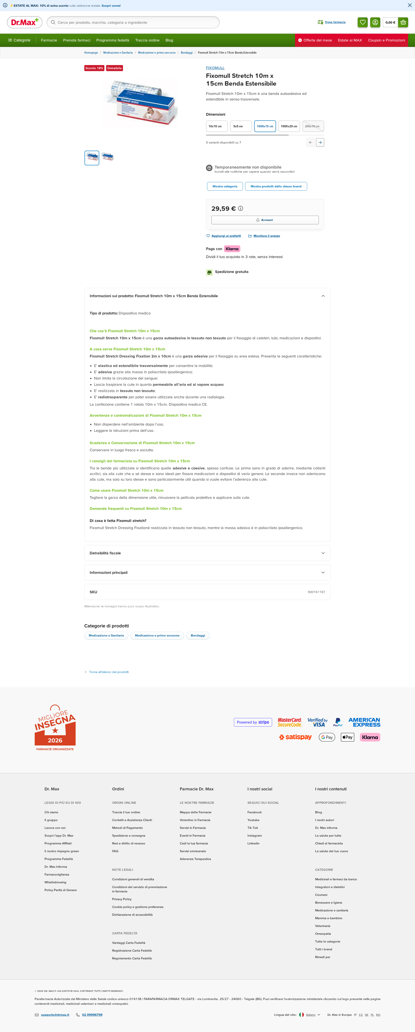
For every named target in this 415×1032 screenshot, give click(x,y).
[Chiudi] (409, 5)
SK (367, 1014)
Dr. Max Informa (56, 866)
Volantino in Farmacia (195, 820)
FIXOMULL (215, 67)
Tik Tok (252, 827)
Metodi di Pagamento (127, 827)
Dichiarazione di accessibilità (132, 914)
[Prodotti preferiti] (363, 22)
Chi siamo (51, 812)
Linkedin (253, 843)
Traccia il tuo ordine (126, 812)
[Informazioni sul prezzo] (240, 208)
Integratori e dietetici (330, 887)
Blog (169, 40)
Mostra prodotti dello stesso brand (276, 186)
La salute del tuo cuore (331, 851)
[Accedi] (375, 22)
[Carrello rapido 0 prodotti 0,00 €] (403, 22)
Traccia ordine (147, 40)
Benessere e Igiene (328, 902)
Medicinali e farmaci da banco (336, 879)
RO (378, 1014)
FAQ (115, 851)
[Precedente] (310, 142)
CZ (361, 1014)
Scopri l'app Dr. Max (59, 835)
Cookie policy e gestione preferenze (137, 907)
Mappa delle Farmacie (195, 812)
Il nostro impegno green (62, 851)
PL (372, 1014)
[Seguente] (320, 142)
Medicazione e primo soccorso (157, 635)
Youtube (253, 820)
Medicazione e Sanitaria (106, 635)
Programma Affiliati (58, 843)
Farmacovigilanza (57, 874)
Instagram (254, 835)
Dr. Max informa (326, 827)
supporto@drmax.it (55, 1014)
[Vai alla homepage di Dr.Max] (24, 22)
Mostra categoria (225, 186)
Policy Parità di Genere (61, 890)
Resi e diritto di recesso (128, 843)
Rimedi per (322, 957)
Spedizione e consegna (128, 835)
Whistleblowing (55, 882)
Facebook (254, 812)
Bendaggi (198, 635)
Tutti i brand (323, 949)
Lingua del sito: (285, 1014)
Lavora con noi (55, 827)
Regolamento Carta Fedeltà (132, 958)
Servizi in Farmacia (193, 827)
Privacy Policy (121, 899)
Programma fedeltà (112, 40)
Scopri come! (111, 5)
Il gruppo (51, 820)
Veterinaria (322, 926)
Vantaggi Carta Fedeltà (128, 942)
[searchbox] (133, 22)
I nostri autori (324, 820)
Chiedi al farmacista (329, 843)
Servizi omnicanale (193, 851)
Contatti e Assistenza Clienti (132, 820)
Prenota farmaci (76, 40)
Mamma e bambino (328, 918)
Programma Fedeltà (59, 859)
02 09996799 (92, 1014)
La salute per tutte (328, 835)
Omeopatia (323, 933)
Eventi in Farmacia (192, 835)
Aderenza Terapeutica (195, 859)
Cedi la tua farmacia (194, 843)
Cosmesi (321, 894)
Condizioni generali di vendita (133, 879)
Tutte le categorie (327, 941)
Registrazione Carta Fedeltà (132, 950)
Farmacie (49, 40)
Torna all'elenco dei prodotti (109, 672)
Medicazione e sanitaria (331, 910)
